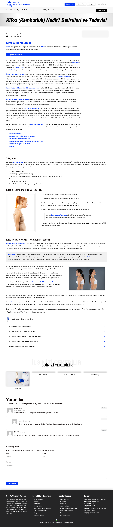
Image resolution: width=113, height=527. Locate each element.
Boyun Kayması (69, 374)
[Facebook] (84, 516)
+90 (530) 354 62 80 (89, 506)
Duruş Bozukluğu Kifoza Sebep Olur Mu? (20, 326)
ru (103, 4)
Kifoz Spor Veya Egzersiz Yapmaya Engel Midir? (22, 331)
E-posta (44, 453)
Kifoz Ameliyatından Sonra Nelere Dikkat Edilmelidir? (23, 341)
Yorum (9, 462)
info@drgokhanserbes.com (91, 512)
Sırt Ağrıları (37, 504)
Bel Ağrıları (37, 501)
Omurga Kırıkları (38, 506)
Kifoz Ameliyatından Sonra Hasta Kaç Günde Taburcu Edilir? (25, 336)
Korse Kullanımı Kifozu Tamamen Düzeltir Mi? (21, 346)
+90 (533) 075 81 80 (89, 503)
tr (96, 4)
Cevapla (104, 407)
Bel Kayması (43, 374)
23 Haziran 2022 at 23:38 (19, 410)
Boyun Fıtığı (95, 374)
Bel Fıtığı (18, 388)
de (101, 4)
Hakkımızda (101, 10)
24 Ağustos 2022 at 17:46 (24, 421)
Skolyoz (36, 513)
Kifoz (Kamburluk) (39, 515)
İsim (8, 453)
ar (106, 4)
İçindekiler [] (16, 55)
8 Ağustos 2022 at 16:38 (19, 432)
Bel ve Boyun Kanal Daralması (42, 508)
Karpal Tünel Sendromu (40, 510)
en (99, 4)
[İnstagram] (87, 516)
